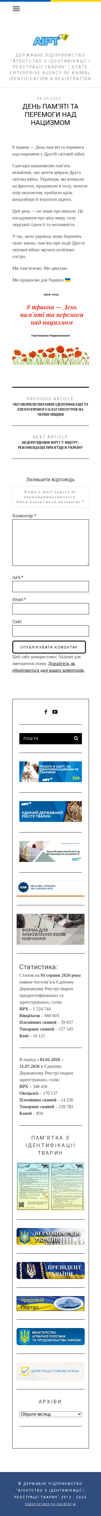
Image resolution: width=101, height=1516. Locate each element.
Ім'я (17, 577)
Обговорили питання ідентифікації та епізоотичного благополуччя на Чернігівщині (50, 407)
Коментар (24, 515)
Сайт (17, 621)
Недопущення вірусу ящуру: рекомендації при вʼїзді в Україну (50, 442)
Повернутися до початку (49, 1504)
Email (19, 599)
